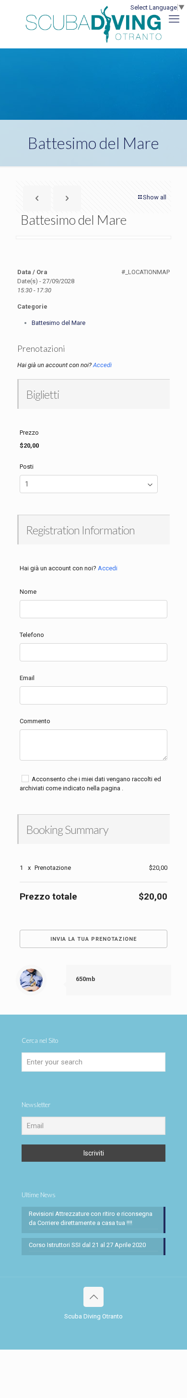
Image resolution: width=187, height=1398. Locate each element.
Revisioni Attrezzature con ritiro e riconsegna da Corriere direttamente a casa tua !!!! (90, 1218)
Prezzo (29, 432)
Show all (154, 197)
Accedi (102, 365)
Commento (35, 721)
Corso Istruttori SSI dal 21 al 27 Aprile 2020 (87, 1244)
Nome (28, 591)
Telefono (32, 634)
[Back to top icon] (93, 1297)
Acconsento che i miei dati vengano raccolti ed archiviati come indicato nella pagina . (90, 783)
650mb (85, 978)
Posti (27, 466)
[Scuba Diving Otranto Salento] (93, 24)
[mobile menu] (174, 19)
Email (27, 678)
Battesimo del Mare (58, 322)
